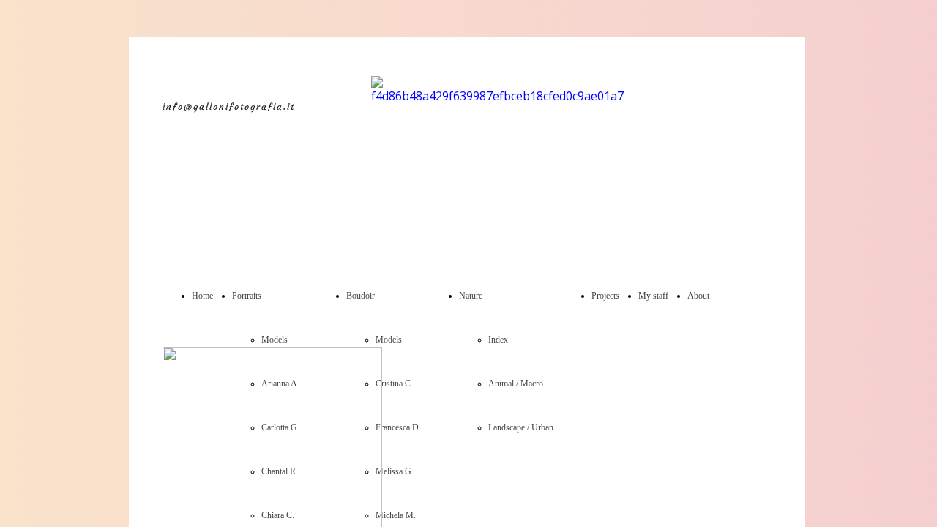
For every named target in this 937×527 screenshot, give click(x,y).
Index (498, 339)
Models (274, 339)
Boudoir (360, 296)
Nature (470, 296)
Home (202, 296)
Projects (605, 296)
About (698, 296)
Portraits (246, 296)
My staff (653, 296)
